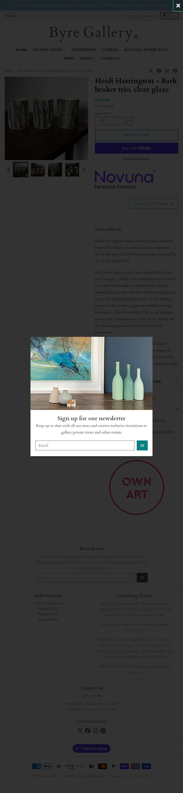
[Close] (178, 5)
